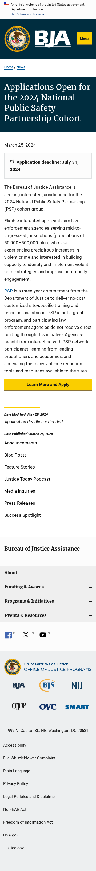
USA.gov (10, 835)
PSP (8, 291)
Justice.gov (13, 848)
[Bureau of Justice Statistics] (48, 693)
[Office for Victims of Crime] (48, 710)
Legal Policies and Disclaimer (29, 796)
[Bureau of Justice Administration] (19, 690)
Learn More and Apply (48, 384)
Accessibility (14, 745)
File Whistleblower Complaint (29, 758)
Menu (84, 39)
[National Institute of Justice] (77, 690)
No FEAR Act (14, 809)
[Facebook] (10, 636)
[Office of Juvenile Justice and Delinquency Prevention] (19, 711)
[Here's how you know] (48, 9)
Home (8, 67)
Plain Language (16, 771)
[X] (27, 636)
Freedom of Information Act (28, 822)
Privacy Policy (15, 783)
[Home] (53, 39)
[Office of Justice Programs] (17, 39)
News (21, 67)
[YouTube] (45, 636)
